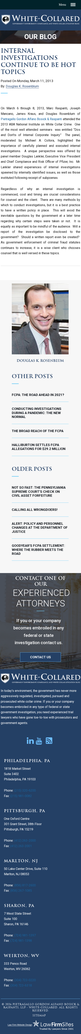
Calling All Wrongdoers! (35, 510)
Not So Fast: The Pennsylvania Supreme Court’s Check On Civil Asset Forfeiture (39, 491)
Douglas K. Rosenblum (22, 86)
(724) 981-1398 (21, 941)
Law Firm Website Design (20, 1025)
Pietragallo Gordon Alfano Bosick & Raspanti (31, 119)
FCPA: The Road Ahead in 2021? (38, 395)
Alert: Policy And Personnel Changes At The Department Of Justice (40, 528)
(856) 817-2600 (25, 885)
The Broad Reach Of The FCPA (38, 431)
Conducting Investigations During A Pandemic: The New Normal (36, 413)
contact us (40, 657)
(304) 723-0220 (25, 980)
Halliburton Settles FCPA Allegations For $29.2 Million (38, 447)
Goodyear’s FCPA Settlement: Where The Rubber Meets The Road (38, 550)
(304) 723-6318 (21, 985)
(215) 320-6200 (25, 790)
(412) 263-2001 (21, 846)
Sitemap (39, 1015)
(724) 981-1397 (24, 935)
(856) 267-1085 (21, 890)
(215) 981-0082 (21, 796)
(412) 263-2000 (25, 840)
